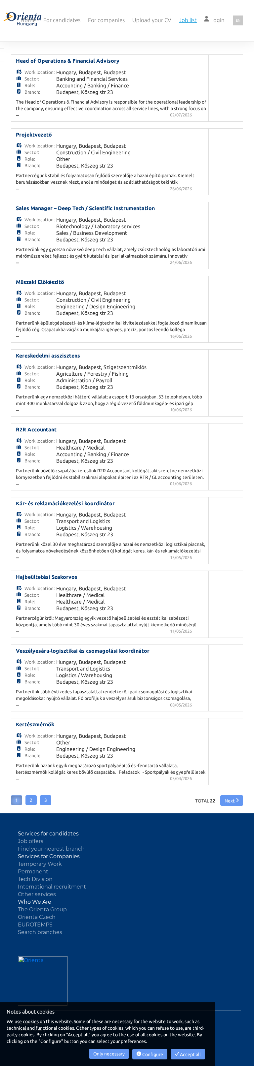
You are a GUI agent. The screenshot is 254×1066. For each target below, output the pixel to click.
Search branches (40, 932)
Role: (29, 85)
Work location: (39, 72)
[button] (231, 800)
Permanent (33, 871)
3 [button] (45, 800)
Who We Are (34, 902)
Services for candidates (48, 834)
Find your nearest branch (51, 849)
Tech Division (35, 879)
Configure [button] (152, 1054)
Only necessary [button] (109, 1053)
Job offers (30, 841)
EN (238, 20)
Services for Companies (49, 856)
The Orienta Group (42, 909)
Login (217, 20)
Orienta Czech (37, 917)
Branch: (32, 92)
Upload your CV (151, 20)
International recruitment (52, 887)
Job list (188, 20)
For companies (106, 20)
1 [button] (16, 800)
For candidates (61, 20)
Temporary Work (40, 864)
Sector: (31, 78)
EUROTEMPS (35, 925)
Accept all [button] (190, 1054)
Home (28, 20)
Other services (37, 894)
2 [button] (31, 800)
